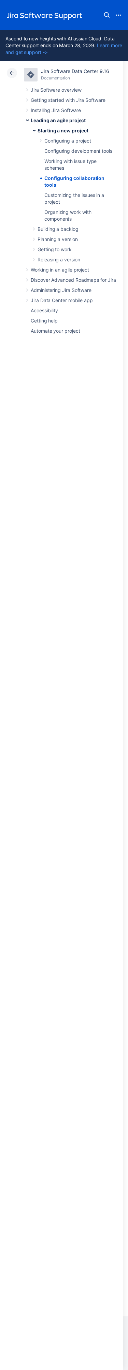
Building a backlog (58, 229)
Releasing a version (59, 259)
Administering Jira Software (61, 290)
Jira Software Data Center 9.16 (75, 71)
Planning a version (58, 239)
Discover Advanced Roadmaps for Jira (73, 280)
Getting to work (55, 249)
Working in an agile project (60, 270)
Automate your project (55, 331)
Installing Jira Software (56, 110)
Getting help (44, 320)
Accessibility (44, 310)
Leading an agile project (58, 120)
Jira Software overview (56, 90)
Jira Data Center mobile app (62, 300)
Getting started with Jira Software (68, 100)
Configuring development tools (78, 151)
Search (106, 15)
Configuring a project (67, 141)
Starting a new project (63, 130)
